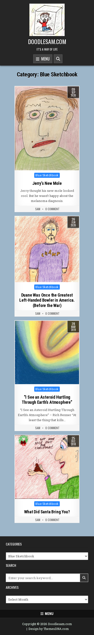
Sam (37, 209)
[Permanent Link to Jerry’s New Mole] (47, 128)
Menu (44, 59)
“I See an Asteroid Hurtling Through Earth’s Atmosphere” (47, 400)
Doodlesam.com (47, 41)
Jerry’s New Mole (47, 183)
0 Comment (52, 209)
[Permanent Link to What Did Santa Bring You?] (47, 467)
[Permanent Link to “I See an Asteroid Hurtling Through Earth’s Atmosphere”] (47, 352)
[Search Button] (58, 58)
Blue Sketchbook (47, 175)
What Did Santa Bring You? (47, 511)
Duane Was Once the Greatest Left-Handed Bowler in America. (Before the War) (47, 300)
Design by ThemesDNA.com (48, 629)
